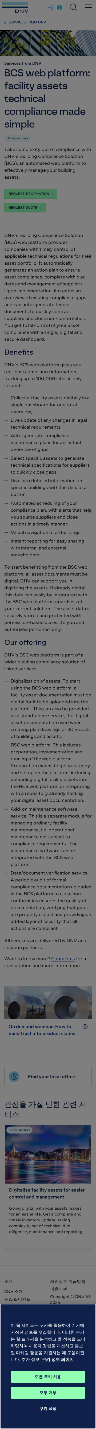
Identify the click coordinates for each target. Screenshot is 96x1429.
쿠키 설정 (48, 1408)
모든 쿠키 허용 (48, 1376)
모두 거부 (48, 1392)
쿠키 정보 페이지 (58, 1359)
